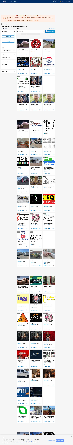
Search (6, 24)
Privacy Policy (33, 441)
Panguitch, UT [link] (46, 132)
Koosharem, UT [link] (33, 187)
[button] (14, 48)
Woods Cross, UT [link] (46, 169)
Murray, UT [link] (32, 132)
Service (8, 41)
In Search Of (8, 36)
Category (3, 47)
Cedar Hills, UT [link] (46, 187)
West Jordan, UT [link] (33, 206)
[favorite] (26, 55)
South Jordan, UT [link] (46, 206)
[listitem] (23, 48)
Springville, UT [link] (20, 381)
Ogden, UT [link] (19, 168)
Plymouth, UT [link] (20, 69)
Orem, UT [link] (32, 69)
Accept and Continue (59, 440)
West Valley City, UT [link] (47, 69)
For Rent (8, 39)
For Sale (8, 33)
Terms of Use (28, 441)
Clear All (19, 34)
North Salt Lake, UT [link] (20, 87)
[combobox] (8, 48)
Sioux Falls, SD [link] (33, 51)
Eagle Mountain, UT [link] (20, 206)
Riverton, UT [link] (45, 51)
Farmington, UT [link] (20, 325)
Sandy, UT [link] (32, 262)
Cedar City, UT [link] (20, 52)
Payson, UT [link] (45, 418)
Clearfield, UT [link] (33, 400)
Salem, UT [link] (45, 262)
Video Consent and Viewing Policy (23, 442)
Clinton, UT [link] (19, 188)
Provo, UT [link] (32, 87)
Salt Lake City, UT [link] (46, 151)
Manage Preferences (51, 440)
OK (71, 436)
